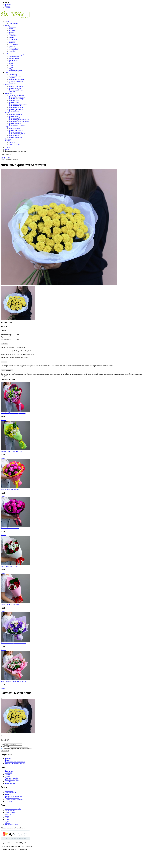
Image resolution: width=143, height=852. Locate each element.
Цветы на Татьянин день (17, 97)
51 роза (11, 67)
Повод (7, 113)
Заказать (3, 420)
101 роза (11, 69)
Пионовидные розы (15, 71)
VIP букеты (12, 92)
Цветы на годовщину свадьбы (19, 120)
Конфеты (12, 142)
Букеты (7, 72)
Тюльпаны (12, 27)
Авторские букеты (15, 76)
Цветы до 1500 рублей (16, 86)
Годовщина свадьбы (11, 778)
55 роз (7, 821)
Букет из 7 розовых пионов (10, 528)
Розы (6, 53)
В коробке (12, 78)
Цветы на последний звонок (18, 104)
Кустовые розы (14, 48)
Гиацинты (12, 42)
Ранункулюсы (13, 49)
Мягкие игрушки (14, 144)
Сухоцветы (12, 83)
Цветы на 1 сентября (15, 114)
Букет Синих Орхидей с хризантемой (13, 643)
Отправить (5, 750)
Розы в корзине (14, 58)
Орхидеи (11, 34)
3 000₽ (8, 158)
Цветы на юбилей (14, 116)
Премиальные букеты (16, 90)
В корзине (8, 139)
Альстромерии (13, 44)
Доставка (8, 4)
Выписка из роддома (11, 780)
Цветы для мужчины (15, 137)
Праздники (8, 93)
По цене (7, 85)
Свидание (8, 781)
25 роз (11, 63)
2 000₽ (3, 158)
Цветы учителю (14, 135)
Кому (6, 127)
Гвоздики (12, 30)
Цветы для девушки (15, 132)
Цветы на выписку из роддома (19, 121)
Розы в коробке (14, 56)
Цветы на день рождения (17, 125)
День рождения (10, 783)
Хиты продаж (13, 23)
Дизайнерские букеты (16, 81)
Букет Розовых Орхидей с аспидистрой (14, 681)
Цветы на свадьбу (14, 118)
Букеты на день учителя (16, 95)
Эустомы (12, 46)
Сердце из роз (13, 60)
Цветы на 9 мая (14, 102)
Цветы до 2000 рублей (16, 88)
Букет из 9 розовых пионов (10, 489)
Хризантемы (13, 35)
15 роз (11, 62)
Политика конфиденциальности (15, 763)
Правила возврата (7, 370)
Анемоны (12, 51)
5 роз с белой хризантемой (9, 566)
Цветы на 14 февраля (16, 109)
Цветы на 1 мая (14, 100)
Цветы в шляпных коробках (18, 79)
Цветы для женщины (16, 130)
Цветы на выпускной (16, 107)
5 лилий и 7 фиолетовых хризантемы (13, 413)
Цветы (7, 25)
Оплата (7, 6)
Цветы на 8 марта (14, 111)
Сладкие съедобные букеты (14, 799)
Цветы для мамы (14, 128)
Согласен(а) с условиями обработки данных (17, 748)
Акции (7, 21)
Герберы (11, 32)
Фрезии (11, 37)
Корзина (7, 760)
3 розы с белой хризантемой (10, 604)
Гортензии (12, 41)
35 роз (11, 65)
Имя (2, 744)
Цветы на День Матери (16, 99)
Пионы (11, 28)
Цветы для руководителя (17, 134)
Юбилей (7, 774)
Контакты (8, 7)
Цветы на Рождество (15, 106)
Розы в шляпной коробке (17, 55)
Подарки (8, 141)
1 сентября (8, 773)
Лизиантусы (13, 39)
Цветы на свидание (15, 123)
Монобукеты (13, 74)
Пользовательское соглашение (15, 762)
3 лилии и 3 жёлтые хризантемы (11, 451)
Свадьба (7, 776)
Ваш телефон (5, 746)
